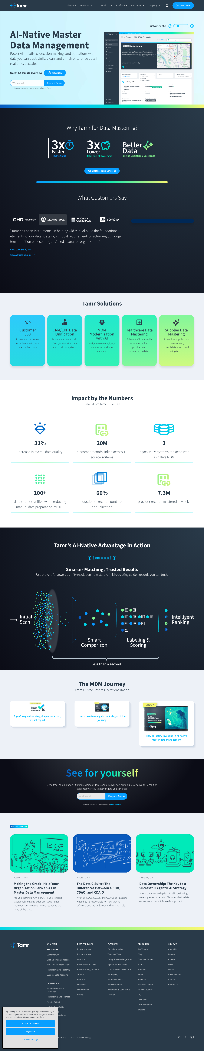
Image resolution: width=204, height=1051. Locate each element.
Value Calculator (145, 994)
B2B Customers (84, 954)
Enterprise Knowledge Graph (120, 964)
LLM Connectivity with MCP (119, 974)
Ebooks (141, 969)
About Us (172, 954)
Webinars (142, 984)
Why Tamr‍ (71, 5)
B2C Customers (84, 959)
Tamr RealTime (114, 959)
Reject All (30, 1031)
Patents (171, 959)
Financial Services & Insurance (55, 995)
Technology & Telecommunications (56, 1018)
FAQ (139, 999)
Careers (171, 964)
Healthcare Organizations (88, 974)
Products (81, 984)
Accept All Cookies (30, 1023)
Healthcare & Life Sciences (58, 1001)
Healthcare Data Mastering (58, 974)
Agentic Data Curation (117, 969)
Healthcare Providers (86, 969)
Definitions (142, 1004)
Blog (140, 959)
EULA (71, 1042)
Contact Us (173, 989)
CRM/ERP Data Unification (58, 964)
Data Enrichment (115, 989)
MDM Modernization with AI (59, 969)
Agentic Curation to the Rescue (102, 569)
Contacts (81, 964)
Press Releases (174, 979)
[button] (86, 5)
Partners (172, 984)
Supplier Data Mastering (57, 980)
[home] (18, 5)
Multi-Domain (83, 994)
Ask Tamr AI (143, 954)
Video (140, 979)
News (170, 969)
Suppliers (81, 979)
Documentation (145, 1009)
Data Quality (113, 979)
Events (171, 974)
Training (141, 1014)
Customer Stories (145, 964)
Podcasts (142, 974)
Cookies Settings (84, 1042)
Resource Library (145, 989)
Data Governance (115, 984)
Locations (81, 989)
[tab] (24, 219)
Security (111, 999)
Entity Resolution (115, 954)
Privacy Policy (46, 88)
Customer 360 (53, 959)
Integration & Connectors (150, 26)
